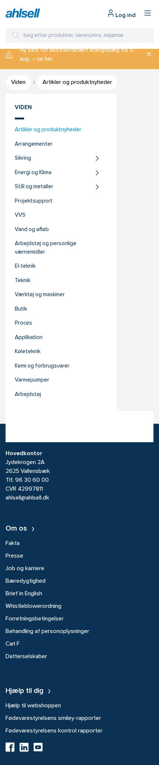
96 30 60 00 (32, 480)
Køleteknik (27, 351)
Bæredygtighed (25, 581)
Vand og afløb (32, 229)
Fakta (13, 543)
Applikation (29, 337)
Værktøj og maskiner (40, 294)
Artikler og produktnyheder (48, 130)
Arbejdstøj (28, 394)
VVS (20, 215)
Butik (21, 309)
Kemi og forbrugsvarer (42, 366)
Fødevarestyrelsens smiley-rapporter (53, 718)
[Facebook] (10, 749)
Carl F (13, 644)
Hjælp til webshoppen (33, 705)
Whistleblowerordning (33, 606)
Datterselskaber (26, 656)
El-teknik (25, 266)
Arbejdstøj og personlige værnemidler (46, 248)
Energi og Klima (33, 172)
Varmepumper (32, 380)
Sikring (23, 158)
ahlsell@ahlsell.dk (27, 498)
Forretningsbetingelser (35, 619)
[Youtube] (38, 749)
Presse (14, 556)
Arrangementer (34, 144)
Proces (23, 323)
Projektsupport (34, 201)
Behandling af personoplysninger (47, 631)
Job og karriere (25, 568)
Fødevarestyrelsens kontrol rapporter (54, 731)
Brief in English (24, 593)
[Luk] (146, 54)
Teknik (22, 280)
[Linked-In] (24, 749)
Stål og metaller (34, 187)
